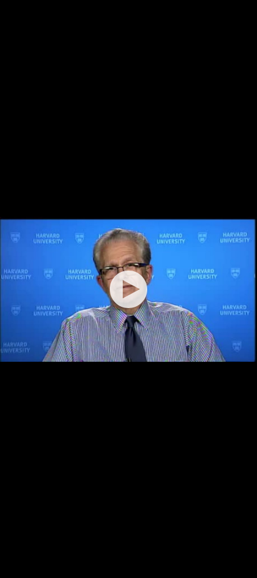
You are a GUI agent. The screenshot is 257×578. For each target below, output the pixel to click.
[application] (128, 289)
